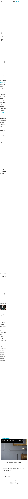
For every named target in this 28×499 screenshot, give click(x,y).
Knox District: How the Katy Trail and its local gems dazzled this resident (13, 464)
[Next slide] (4, 62)
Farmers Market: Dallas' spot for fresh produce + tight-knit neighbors (14, 475)
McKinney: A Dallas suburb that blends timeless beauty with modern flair (13, 469)
